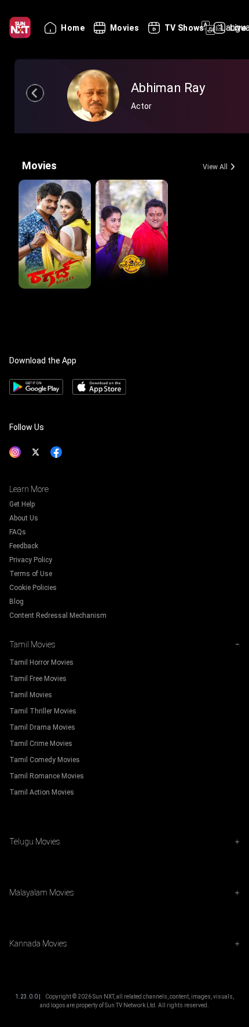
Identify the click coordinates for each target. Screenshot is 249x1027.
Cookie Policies (33, 588)
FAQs (17, 532)
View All (215, 167)
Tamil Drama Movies (42, 727)
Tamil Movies (30, 695)
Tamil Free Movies (38, 679)
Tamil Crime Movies (40, 744)
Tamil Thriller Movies (42, 711)
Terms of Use (30, 574)
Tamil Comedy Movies (44, 760)
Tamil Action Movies (41, 792)
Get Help (22, 504)
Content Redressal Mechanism (58, 615)
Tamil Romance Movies (46, 776)
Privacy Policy (30, 560)
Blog (16, 602)
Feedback (23, 546)
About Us (23, 518)
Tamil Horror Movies (41, 662)
